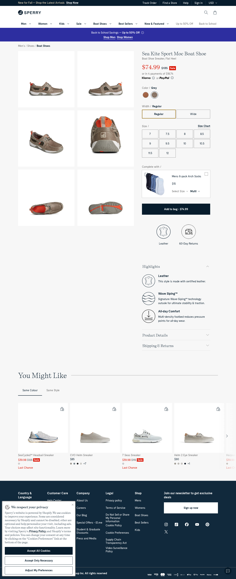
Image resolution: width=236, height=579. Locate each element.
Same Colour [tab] (30, 390)
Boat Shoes (100, 23)
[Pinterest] (207, 524)
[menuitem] (30, 24)
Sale (78, 23)
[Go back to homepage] (29, 12)
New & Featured (154, 23)
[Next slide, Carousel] (227, 436)
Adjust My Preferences (39, 570)
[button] (215, 12)
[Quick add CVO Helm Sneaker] (114, 409)
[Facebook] (187, 524)
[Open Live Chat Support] (228, 571)
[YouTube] (197, 524)
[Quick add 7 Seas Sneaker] (166, 409)
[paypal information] (172, 78)
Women (42, 23)
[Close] (72, 505)
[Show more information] (142, 32)
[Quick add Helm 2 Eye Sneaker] (218, 409)
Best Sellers (126, 23)
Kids (62, 23)
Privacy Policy (37, 531)
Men (23, 23)
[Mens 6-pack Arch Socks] (156, 184)
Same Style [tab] (53, 390)
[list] (118, 436)
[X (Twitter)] (166, 532)
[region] (118, 436)
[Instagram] (166, 524)
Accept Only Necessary (39, 560)
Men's (21, 45)
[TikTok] (176, 524)
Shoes (30, 45)
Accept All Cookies (38, 550)
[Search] (206, 12)
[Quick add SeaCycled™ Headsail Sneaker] (62, 409)
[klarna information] (153, 78)
